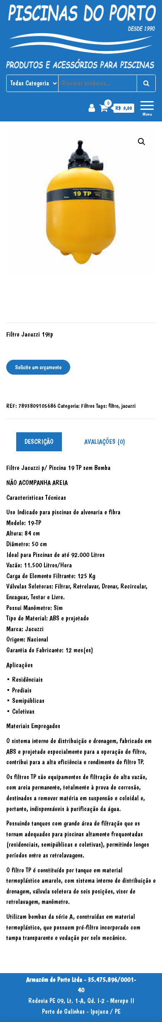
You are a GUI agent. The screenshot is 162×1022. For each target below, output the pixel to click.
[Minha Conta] (91, 107)
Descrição (39, 442)
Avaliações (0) (104, 442)
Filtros (88, 405)
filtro (113, 405)
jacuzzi (128, 405)
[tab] (45, 442)
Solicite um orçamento (38, 367)
